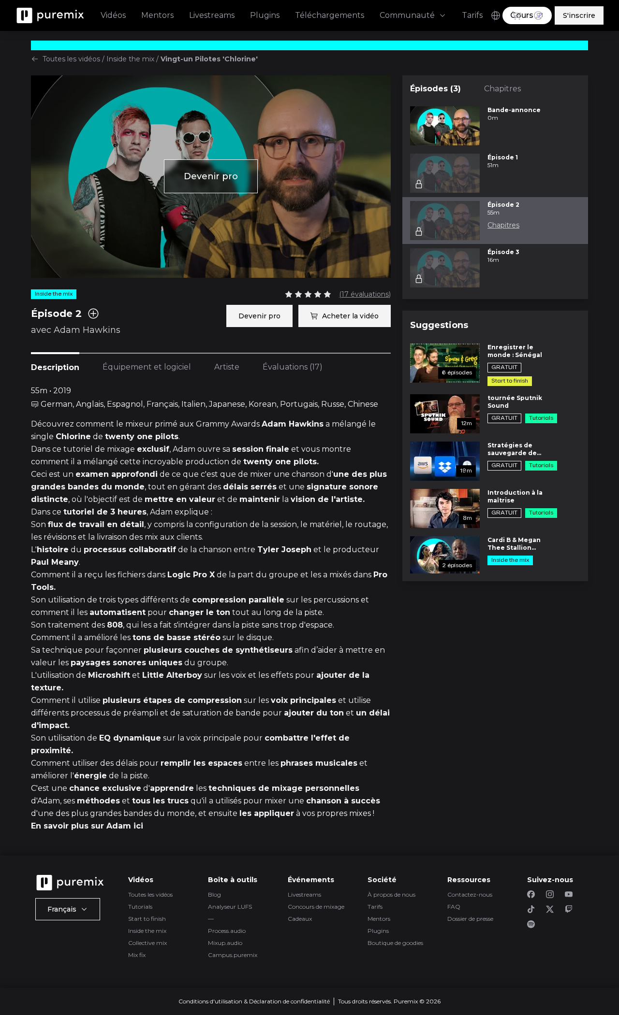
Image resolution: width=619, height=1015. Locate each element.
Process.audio (227, 930)
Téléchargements (329, 15)
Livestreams (212, 15)
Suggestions (439, 325)
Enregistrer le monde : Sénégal (514, 350)
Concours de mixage (316, 906)
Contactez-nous (469, 894)
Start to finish (147, 918)
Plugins (265, 15)
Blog (214, 894)
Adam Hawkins (87, 330)
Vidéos (113, 15)
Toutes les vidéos (71, 59)
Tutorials (140, 906)
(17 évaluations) (365, 294)
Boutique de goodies (395, 942)
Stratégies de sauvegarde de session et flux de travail (516, 449)
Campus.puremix (232, 954)
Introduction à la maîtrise (515, 496)
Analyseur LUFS (230, 906)
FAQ (453, 906)
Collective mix (147, 942)
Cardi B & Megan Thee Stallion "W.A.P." (514, 544)
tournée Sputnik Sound (514, 401)
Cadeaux (300, 918)
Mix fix (137, 954)
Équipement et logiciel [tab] (147, 367)
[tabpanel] (211, 608)
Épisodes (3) (435, 88)
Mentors (157, 15)
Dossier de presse (470, 918)
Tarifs (472, 15)
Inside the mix (130, 59)
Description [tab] (55, 367)
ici (138, 825)
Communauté (407, 15)
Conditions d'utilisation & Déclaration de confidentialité (254, 1001)
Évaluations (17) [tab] (293, 367)
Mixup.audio (225, 942)
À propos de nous (391, 894)
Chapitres (502, 88)
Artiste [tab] (226, 367)
